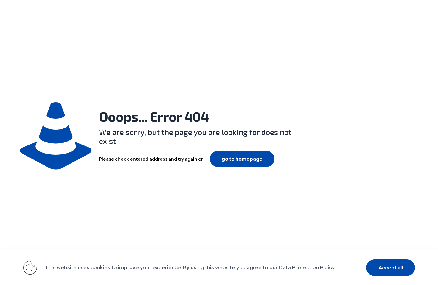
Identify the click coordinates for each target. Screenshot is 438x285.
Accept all (390, 268)
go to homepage (242, 159)
